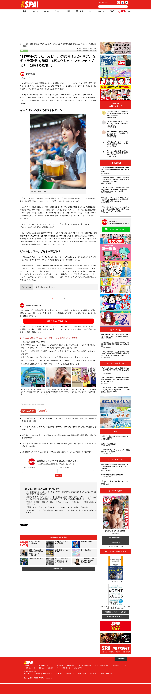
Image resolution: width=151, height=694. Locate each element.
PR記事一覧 (71, 665)
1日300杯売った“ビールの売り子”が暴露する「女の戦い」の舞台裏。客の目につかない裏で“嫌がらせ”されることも (59, 428)
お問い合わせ (66, 668)
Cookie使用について (118, 665)
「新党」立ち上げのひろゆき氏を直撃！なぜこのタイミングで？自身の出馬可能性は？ (58, 507)
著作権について (31, 668)
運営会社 (41, 668)
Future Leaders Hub (106, 673)
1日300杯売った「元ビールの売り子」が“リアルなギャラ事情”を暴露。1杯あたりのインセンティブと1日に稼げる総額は (59, 445)
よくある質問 (78, 668)
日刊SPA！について (44, 665)
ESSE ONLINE (48, 673)
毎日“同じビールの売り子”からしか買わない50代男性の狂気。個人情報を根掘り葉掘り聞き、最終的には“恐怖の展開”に (59, 436)
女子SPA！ (27, 673)
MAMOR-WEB (82, 673)
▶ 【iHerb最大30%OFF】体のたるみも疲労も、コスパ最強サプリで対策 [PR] (48, 338)
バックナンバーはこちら (116, 546)
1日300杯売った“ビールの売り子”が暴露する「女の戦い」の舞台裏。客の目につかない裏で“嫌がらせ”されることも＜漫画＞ (59, 420)
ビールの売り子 (29, 411)
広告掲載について (29, 665)
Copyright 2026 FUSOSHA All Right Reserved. (38, 678)
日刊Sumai (59, 673)
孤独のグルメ (70, 673)
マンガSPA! (93, 673)
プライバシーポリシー (101, 665)
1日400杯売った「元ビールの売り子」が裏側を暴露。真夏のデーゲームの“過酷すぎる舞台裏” (56, 452)
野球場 (42, 411)
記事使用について (53, 668)
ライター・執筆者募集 (85, 665)
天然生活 (37, 673)
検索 (126, 6)
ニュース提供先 (59, 665)
